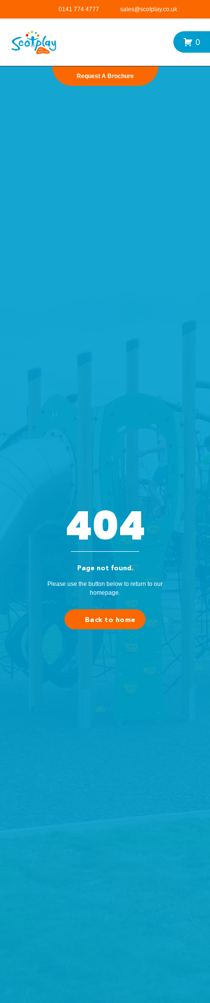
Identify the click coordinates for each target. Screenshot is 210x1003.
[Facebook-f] (16, 8)
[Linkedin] (33, 8)
